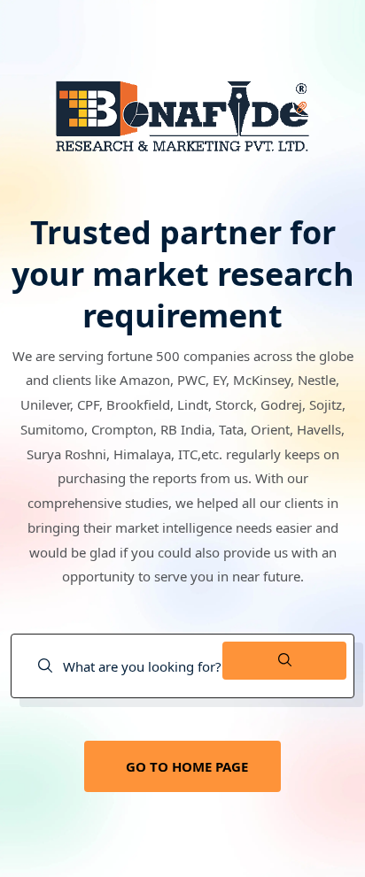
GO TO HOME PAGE (187, 766)
